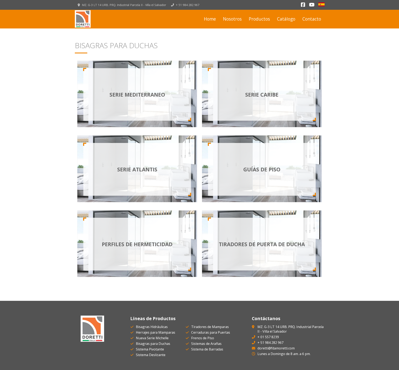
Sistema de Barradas (207, 349)
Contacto (311, 19)
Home (210, 19)
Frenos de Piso (202, 338)
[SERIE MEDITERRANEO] (137, 126)
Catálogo (286, 19)
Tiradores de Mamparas (210, 327)
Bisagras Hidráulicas (152, 327)
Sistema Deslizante (150, 355)
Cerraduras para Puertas (210, 332)
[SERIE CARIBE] (262, 126)
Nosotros (232, 19)
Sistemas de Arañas (206, 343)
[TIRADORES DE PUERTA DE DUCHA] (262, 275)
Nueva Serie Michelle (152, 338)
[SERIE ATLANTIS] (137, 201)
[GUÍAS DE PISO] (262, 201)
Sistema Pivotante (150, 349)
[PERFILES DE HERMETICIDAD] (137, 275)
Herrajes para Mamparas (155, 332)
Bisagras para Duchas (153, 343)
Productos (259, 19)
